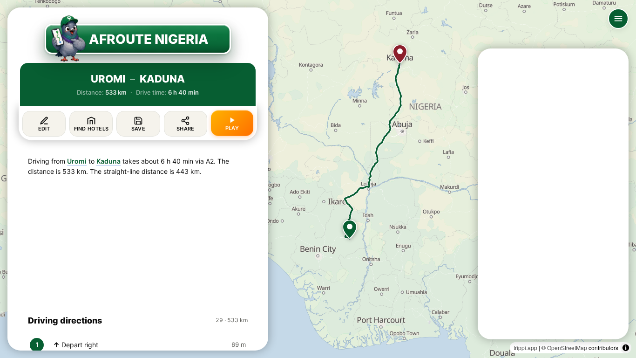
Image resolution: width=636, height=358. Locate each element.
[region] (318, 179)
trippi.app (525, 347)
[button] (350, 229)
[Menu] (618, 18)
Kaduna (108, 161)
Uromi (77, 161)
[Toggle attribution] (625, 347)
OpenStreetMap (567, 347)
